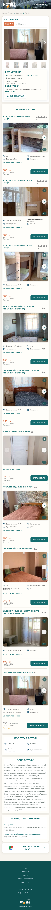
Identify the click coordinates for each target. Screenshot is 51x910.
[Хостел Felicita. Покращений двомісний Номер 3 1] (25, 690)
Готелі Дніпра (7, 13)
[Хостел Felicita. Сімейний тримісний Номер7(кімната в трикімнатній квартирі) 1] (25, 632)
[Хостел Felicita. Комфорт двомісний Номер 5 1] (25, 450)
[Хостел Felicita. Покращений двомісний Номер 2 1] (25, 567)
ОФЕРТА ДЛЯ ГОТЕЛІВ (25, 879)
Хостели (19, 13)
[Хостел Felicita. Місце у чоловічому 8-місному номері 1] (25, 201)
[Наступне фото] (44, 137)
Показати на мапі (31, 75)
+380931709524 (16, 96)
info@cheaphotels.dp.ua (25, 893)
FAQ (25, 868)
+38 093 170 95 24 (39, 4)
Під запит (8, 728)
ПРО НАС (25, 872)
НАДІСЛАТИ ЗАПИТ (38, 725)
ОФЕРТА (25, 875)
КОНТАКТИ (25, 882)
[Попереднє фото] (7, 137)
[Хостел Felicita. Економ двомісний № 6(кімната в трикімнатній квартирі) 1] (25, 327)
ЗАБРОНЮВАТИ (39, 172)
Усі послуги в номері (12, 163)
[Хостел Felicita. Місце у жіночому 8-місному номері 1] (25, 137)
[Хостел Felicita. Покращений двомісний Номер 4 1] (25, 505)
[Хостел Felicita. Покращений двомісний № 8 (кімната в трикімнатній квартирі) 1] (25, 391)
